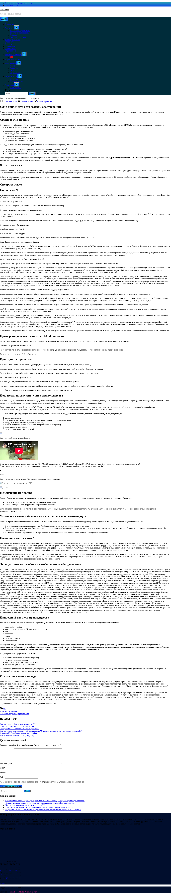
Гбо (11, 57)
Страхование (10, 51)
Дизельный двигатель (19, 33)
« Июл (3, 883)
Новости (8, 44)
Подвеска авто (16, 79)
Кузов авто (9, 42)
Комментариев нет (45, 101)
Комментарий (6, 763)
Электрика (9, 85)
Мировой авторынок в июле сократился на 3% (25, 805)
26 (7, 878)
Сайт (2, 777)
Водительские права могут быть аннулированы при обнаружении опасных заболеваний (43, 810)
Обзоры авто (10, 46)
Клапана (13, 35)
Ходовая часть (11, 76)
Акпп (12, 66)
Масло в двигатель (18, 37)
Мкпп (12, 70)
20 (11, 875)
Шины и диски (16, 81)
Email (3, 772)
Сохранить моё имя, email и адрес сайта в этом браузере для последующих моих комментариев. (43, 782)
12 (7, 872)
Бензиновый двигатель (20, 31)
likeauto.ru (4, 9)
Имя (2, 768)
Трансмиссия (10, 63)
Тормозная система (13, 59)
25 (5, 878)
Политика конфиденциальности (18, 3)
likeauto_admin (27, 101)
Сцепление (15, 73)
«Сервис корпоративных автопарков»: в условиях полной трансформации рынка (39, 803)
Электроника (15, 87)
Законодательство (12, 39)
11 (4, 872)
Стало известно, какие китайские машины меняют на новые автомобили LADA (39, 807)
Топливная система (13, 55)
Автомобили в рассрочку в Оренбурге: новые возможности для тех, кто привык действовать (44, 801)
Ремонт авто (10, 49)
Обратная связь (11, 5)
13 (11, 872)
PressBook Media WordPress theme (24, 892)
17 (1, 875)
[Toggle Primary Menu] (4, 19)
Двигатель (9, 28)
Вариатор (14, 68)
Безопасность (10, 24)
